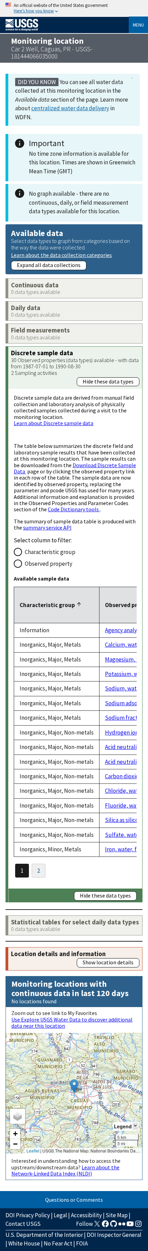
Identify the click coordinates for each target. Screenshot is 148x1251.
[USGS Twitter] (97, 1226)
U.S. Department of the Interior (44, 1235)
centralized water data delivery (70, 108)
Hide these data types (108, 381)
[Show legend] (135, 1126)
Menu (138, 25)
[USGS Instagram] (138, 1226)
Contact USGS (23, 1224)
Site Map (117, 1215)
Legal (60, 1215)
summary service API (47, 527)
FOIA (82, 1243)
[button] (74, 1086)
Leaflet (33, 1150)
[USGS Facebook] (105, 1226)
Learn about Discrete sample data (53, 423)
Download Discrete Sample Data (75, 468)
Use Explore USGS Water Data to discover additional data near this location (72, 1022)
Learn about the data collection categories (61, 255)
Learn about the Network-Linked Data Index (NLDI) (65, 1170)
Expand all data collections (49, 265)
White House (24, 1243)
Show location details (108, 962)
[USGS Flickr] (122, 1226)
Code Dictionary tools (74, 509)
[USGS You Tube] (130, 1226)
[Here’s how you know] (74, 8)
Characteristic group (50, 552)
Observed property (48, 563)
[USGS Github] (113, 1226)
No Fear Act (58, 1243)
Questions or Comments (74, 1199)
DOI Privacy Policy (28, 1215)
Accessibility (86, 1215)
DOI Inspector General (114, 1235)
